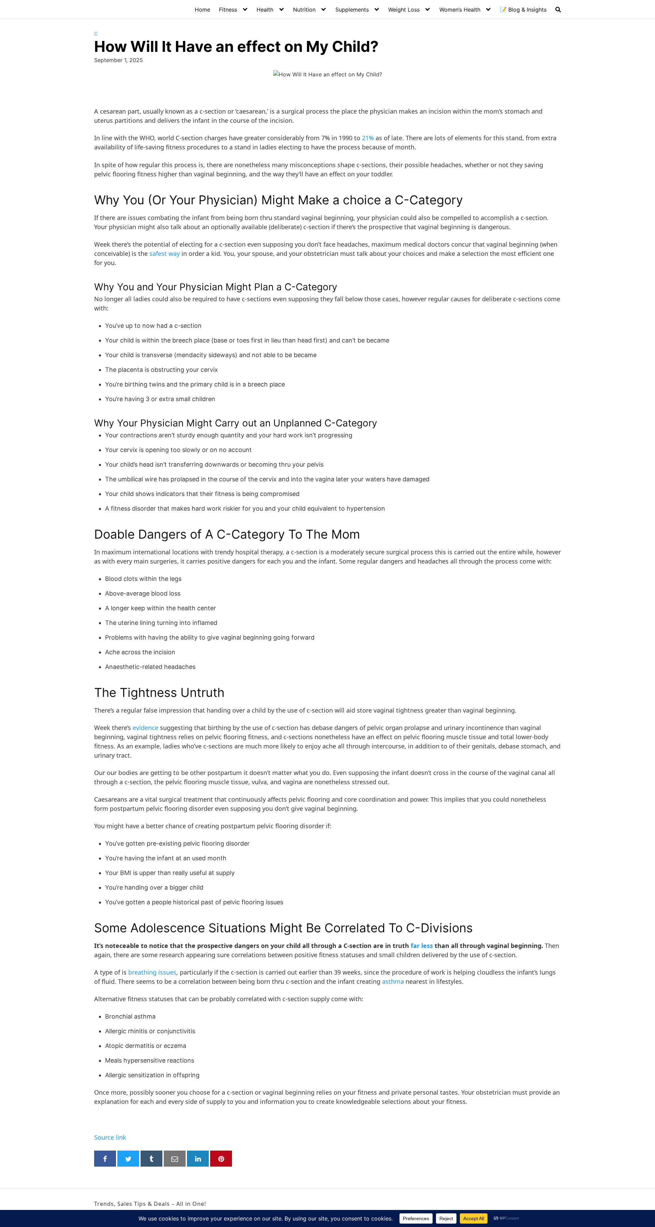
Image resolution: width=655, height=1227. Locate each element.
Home (202, 9)
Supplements (352, 9)
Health (265, 9)
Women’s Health (459, 9)
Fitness (228, 9)
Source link (110, 1137)
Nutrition (304, 9)
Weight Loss (404, 9)
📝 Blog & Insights (523, 9)
